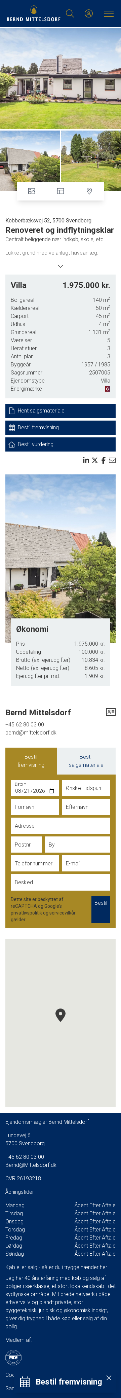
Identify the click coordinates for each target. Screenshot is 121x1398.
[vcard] (111, 712)
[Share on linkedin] (86, 460)
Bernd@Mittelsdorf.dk (30, 1165)
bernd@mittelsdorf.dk (30, 732)
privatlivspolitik (26, 913)
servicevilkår (62, 913)
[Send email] (112, 460)
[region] (60, 1023)
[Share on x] (94, 460)
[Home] (34, 13)
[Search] (70, 13)
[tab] (31, 761)
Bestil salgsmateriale (86, 761)
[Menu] (107, 13)
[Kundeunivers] (88, 13)
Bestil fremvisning (30, 761)
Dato (20, 784)
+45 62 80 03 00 (24, 724)
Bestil (100, 903)
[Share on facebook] (103, 460)
